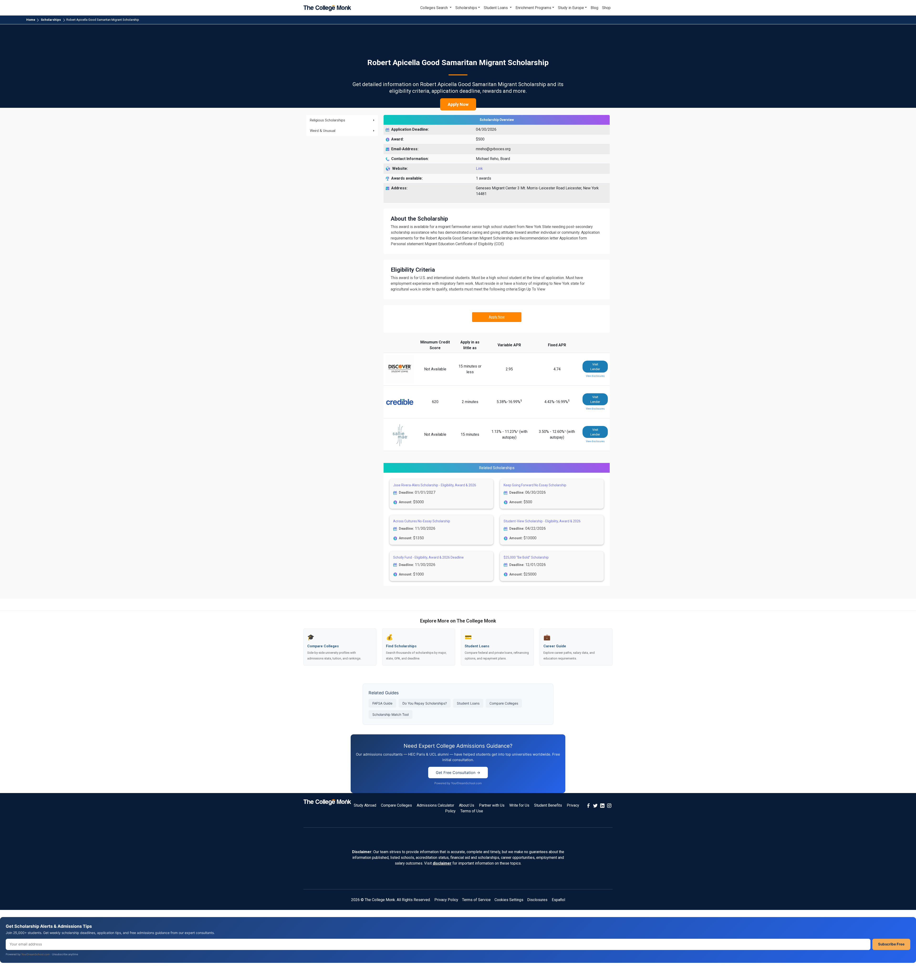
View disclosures (595, 376)
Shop (606, 7)
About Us (466, 805)
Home (30, 19)
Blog (594, 7)
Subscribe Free (891, 944)
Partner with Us (492, 805)
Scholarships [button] (466, 7)
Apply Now (458, 104)
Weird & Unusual (322, 131)
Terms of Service (476, 899)
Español (558, 899)
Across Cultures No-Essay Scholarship (421, 521)
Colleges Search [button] (434, 7)
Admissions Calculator (435, 805)
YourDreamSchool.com (35, 954)
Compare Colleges (503, 703)
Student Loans (468, 703)
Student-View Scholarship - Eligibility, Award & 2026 (542, 521)
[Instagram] (609, 805)
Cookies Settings (508, 899)
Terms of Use (471, 811)
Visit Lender (595, 367)
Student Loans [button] (496, 7)
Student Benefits (548, 805)
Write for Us (519, 805)
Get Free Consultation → (458, 772)
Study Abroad (365, 805)
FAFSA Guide (382, 703)
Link (479, 168)
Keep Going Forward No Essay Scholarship (535, 485)
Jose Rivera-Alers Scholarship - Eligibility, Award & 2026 (434, 485)
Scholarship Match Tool (390, 714)
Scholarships (51, 19)
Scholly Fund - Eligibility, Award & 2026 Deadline (428, 557)
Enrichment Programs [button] (533, 7)
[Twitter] (595, 805)
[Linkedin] (602, 805)
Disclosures (537, 899)
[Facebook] (588, 805)
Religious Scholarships (327, 120)
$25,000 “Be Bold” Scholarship (526, 557)
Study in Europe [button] (571, 7)
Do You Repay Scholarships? (424, 703)
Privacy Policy (446, 899)
